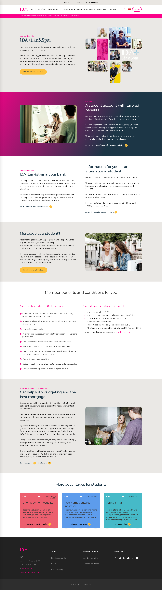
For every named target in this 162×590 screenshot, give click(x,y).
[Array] (116, 558)
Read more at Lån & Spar (33, 270)
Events (32, 9)
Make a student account (33, 72)
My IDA (113, 9)
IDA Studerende (92, 3)
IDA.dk (54, 564)
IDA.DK (66, 3)
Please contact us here (30, 572)
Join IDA (137, 9)
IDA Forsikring (77, 3)
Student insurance (91, 564)
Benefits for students (34, 15)
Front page (23, 15)
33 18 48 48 (27, 568)
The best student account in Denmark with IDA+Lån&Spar (60, 15)
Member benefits (90, 558)
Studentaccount (123, 332)
